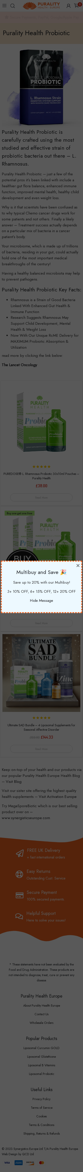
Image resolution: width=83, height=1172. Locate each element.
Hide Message (41, 600)
